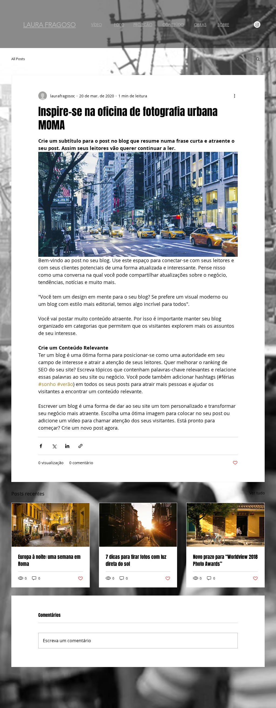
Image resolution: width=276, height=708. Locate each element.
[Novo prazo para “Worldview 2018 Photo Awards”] (225, 525)
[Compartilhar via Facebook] (40, 446)
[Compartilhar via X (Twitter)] (54, 446)
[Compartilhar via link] (80, 446)
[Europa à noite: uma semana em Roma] (50, 525)
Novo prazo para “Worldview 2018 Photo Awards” (225, 560)
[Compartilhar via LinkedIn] (67, 446)
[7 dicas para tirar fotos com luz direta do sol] (138, 525)
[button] (257, 59)
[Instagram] (257, 24)
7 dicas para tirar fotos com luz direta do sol (136, 560)
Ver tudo (257, 492)
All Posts (18, 58)
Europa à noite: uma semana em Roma (49, 560)
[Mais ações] (234, 96)
